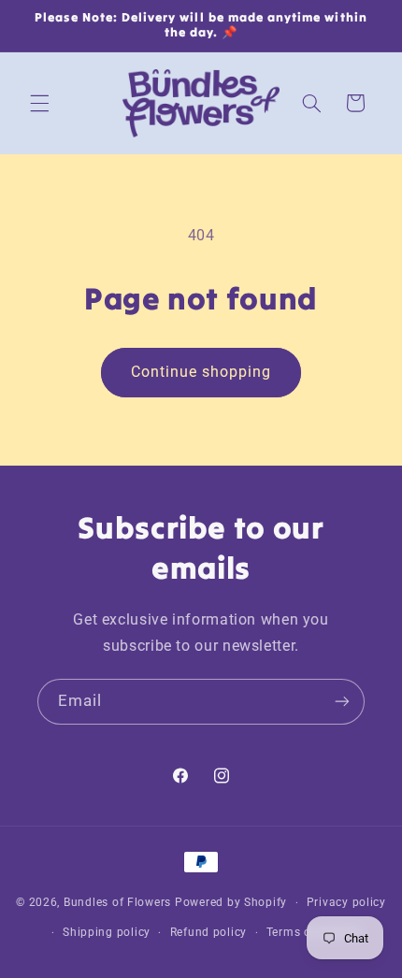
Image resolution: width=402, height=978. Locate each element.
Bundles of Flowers (117, 902)
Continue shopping (201, 372)
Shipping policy (107, 932)
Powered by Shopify (231, 902)
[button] (39, 102)
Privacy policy (346, 902)
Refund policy (209, 932)
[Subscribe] (342, 702)
